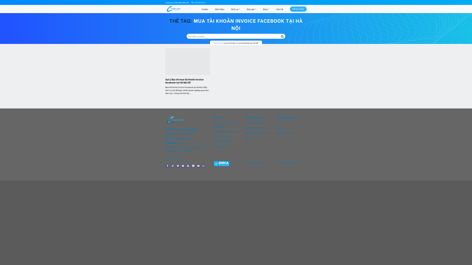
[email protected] (184, 133)
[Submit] (282, 36)
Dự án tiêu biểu (284, 133)
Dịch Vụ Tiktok (221, 146)
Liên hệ (279, 9)
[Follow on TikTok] (173, 166)
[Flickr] (203, 166)
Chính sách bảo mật (255, 128)
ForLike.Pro (182, 142)
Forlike (205, 9)
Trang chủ (218, 43)
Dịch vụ (234, 9)
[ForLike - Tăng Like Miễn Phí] (178, 9)
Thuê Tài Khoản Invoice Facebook (225, 125)
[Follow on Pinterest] (183, 166)
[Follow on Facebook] (168, 166)
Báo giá (250, 9)
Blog (265, 9)
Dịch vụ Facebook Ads (225, 131)
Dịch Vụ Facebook (222, 136)
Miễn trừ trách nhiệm (255, 133)
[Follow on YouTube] (198, 166)
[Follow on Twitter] (178, 166)
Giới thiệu (219, 9)
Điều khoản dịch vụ (254, 123)
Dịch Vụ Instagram (223, 141)
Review (280, 128)
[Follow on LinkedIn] (193, 166)
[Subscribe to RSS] (188, 166)
